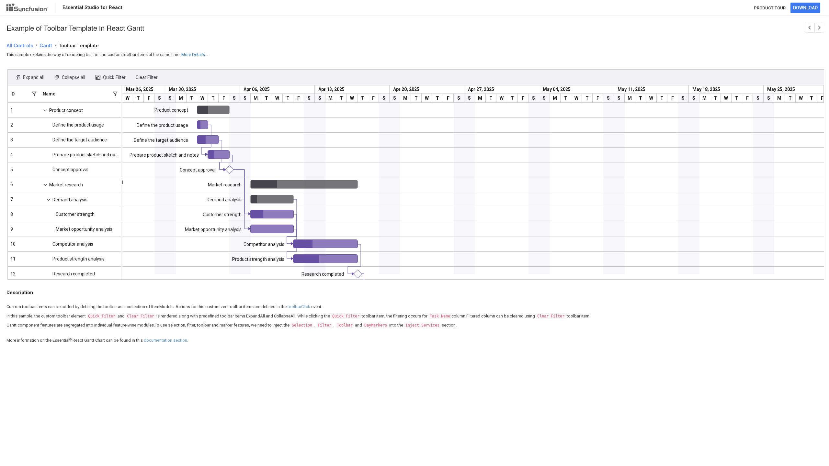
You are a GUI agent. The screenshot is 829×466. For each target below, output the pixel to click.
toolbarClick (299, 306)
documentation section (165, 340)
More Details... (194, 54)
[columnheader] (24, 93)
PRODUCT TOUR (770, 8)
